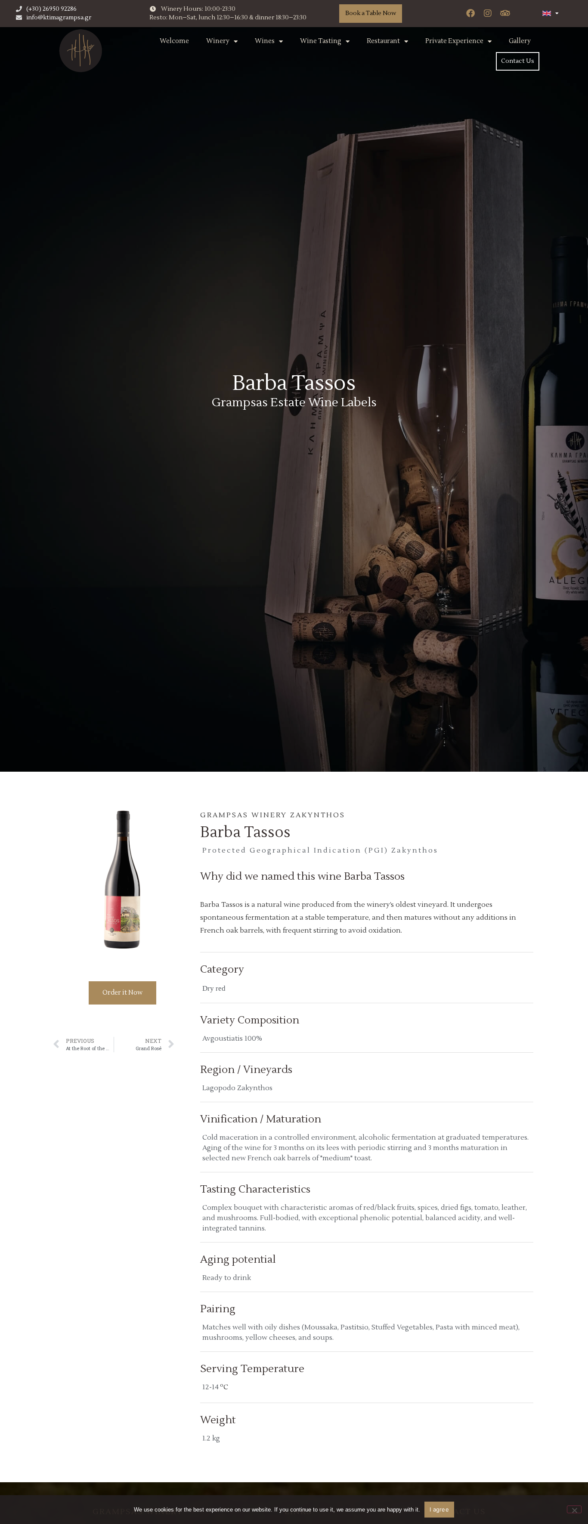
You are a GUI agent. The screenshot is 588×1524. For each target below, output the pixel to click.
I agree (439, 1509)
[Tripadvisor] (505, 13)
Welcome (174, 41)
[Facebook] (470, 13)
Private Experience (454, 41)
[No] (574, 1509)
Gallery (520, 41)
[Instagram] (487, 13)
